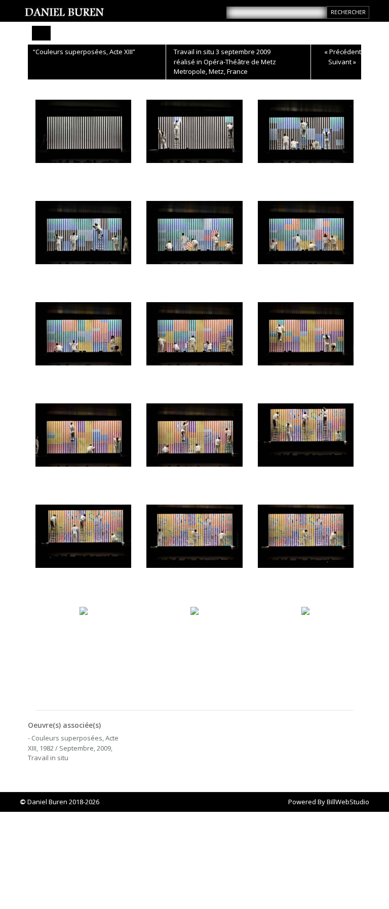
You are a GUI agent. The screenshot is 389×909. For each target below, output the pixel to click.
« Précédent (342, 51)
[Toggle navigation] (41, 33)
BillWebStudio (348, 801)
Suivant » (342, 61)
